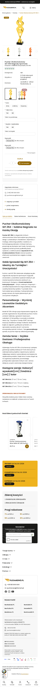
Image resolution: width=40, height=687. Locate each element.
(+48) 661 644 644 (13, 193)
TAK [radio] (7, 113)
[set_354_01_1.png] (9, 51)
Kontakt (12, 685)
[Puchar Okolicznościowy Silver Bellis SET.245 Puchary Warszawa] (19, 428)
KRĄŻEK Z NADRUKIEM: (12, 124)
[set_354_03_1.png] (31, 51)
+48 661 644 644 (13, 585)
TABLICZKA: (9, 110)
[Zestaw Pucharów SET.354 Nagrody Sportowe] (22, 93)
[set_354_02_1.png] (20, 51)
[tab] (8, 216)
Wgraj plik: (8, 138)
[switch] (4, 677)
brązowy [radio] (24, 106)
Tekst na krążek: (10, 131)
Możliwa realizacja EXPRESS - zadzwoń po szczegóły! (20, 2)
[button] (33, 8)
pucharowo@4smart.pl (15, 195)
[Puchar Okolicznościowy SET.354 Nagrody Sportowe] (10, 94)
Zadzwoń (28, 685)
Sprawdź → (9, 466)
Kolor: (7, 103)
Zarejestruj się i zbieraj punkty (16, 499)
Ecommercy (24, 674)
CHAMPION (14, 65)
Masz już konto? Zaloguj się (15, 503)
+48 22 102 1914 (11, 628)
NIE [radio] (13, 113)
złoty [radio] (7, 106)
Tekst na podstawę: (11, 117)
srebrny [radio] (15, 106)
